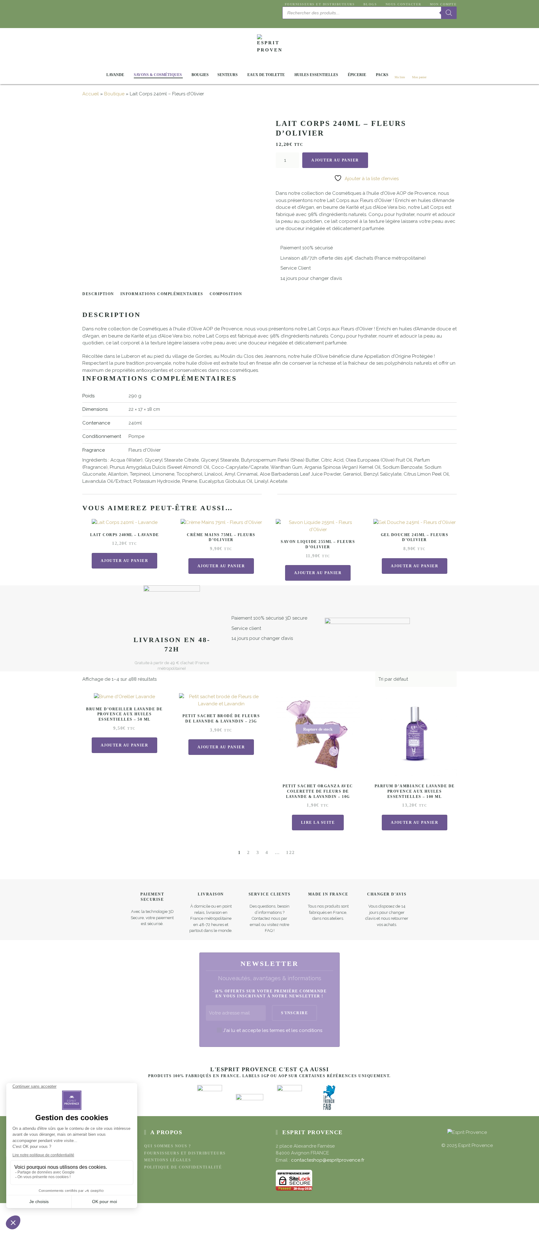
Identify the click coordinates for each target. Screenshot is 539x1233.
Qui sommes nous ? (167, 1146)
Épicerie (357, 75)
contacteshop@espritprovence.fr (327, 1160)
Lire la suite (318, 822)
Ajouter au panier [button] (124, 561)
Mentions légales (167, 1160)
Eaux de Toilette (266, 75)
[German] (300, 22)
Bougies (200, 75)
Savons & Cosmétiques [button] (158, 75)
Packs (382, 75)
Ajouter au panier (335, 160)
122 (290, 852)
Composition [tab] (226, 294)
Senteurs (227, 75)
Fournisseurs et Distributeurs (320, 4)
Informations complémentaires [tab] (161, 294)
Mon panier (419, 77)
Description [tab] (98, 294)
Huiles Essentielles (316, 75)
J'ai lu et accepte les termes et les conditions (272, 1030)
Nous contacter (403, 4)
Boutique (114, 94)
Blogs (370, 4)
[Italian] (308, 22)
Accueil (90, 94)
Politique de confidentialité (183, 1167)
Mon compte (443, 4)
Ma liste (400, 77)
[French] (293, 22)
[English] (285, 22)
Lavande (115, 75)
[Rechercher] (449, 13)
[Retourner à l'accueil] (269, 46)
